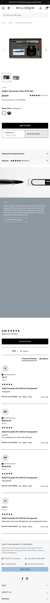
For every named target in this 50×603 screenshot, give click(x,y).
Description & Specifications (13, 154)
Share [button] (30, 396)
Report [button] (24, 396)
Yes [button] (20, 396)
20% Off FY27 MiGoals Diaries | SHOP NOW (25, 2)
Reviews (15, 161)
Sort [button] (14, 351)
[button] (46, 8)
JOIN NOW (25, 569)
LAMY (4, 87)
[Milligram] (25, 8)
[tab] (29, 359)
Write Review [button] (25, 341)
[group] (25, 331)
